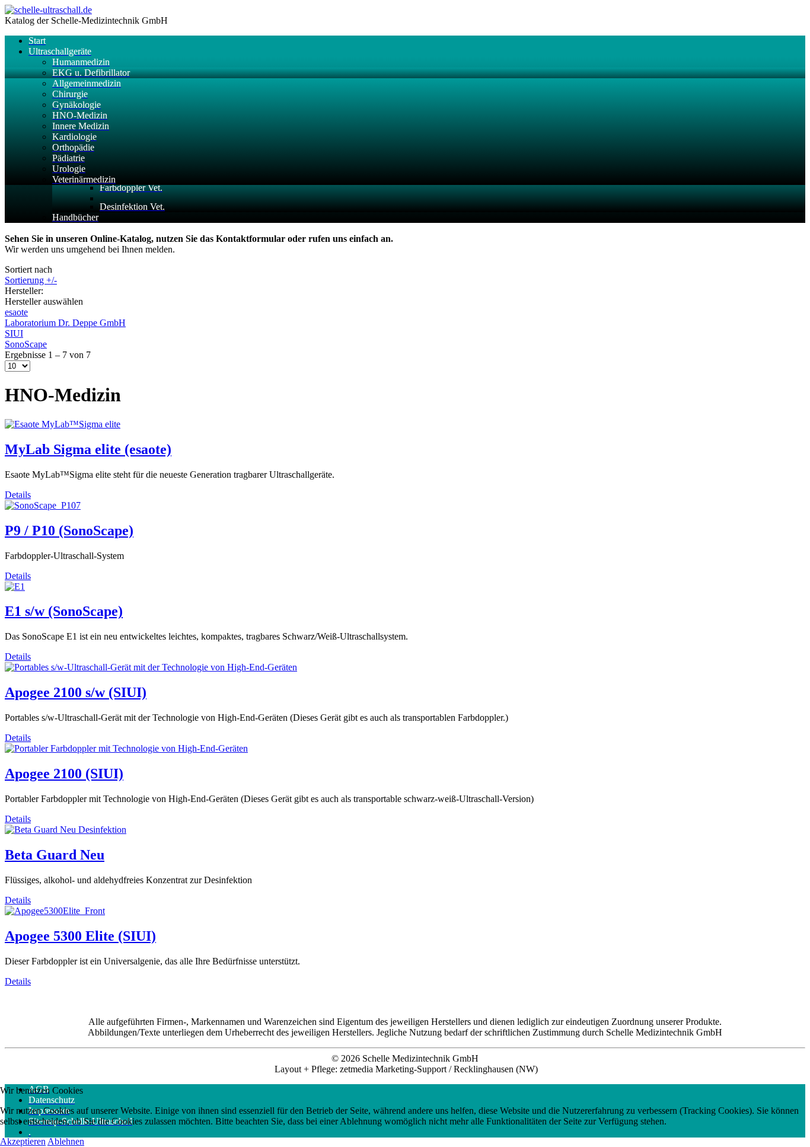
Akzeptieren (23, 1141)
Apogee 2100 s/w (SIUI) (75, 692)
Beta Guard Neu (54, 854)
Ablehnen (65, 1141)
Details (18, 495)
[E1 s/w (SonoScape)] (15, 587)
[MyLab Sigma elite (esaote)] (62, 424)
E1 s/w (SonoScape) (64, 611)
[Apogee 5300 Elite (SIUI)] (55, 911)
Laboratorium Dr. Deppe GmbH (65, 323)
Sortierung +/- (31, 280)
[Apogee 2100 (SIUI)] (126, 748)
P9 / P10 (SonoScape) (69, 530)
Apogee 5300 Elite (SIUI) (80, 936)
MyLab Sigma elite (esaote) (88, 449)
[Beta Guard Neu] (65, 830)
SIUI (14, 333)
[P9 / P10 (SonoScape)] (43, 505)
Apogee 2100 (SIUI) (64, 773)
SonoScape (26, 344)
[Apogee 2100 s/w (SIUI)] (151, 667)
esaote (16, 312)
